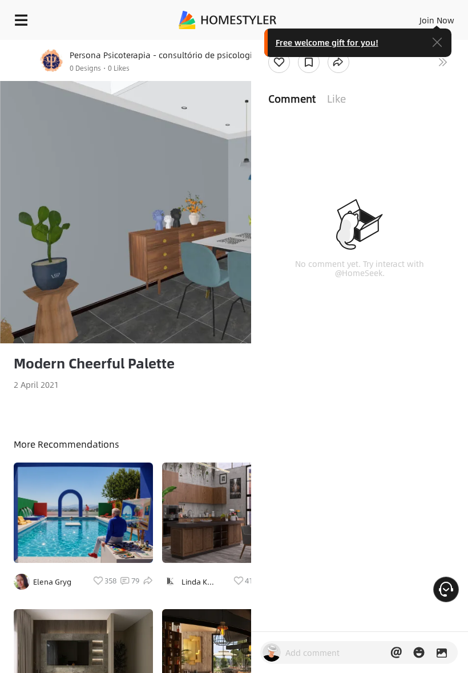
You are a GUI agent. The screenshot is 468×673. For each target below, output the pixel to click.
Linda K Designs (195, 581)
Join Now (436, 20)
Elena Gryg (52, 581)
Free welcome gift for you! (327, 42)
